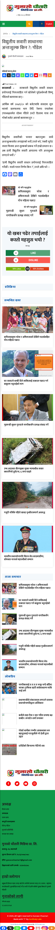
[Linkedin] (13, 75)
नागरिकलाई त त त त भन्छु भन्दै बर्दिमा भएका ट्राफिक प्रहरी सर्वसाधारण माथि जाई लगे (35, 688)
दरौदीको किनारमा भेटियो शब (31, 746)
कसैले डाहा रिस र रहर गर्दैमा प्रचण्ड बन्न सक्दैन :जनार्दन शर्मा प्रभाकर (35, 716)
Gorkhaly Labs (35, 919)
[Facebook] (4, 75)
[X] (9, 75)
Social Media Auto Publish (18, 924)
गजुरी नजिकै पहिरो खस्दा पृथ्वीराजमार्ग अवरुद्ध (24, 513)
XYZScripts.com (40, 924)
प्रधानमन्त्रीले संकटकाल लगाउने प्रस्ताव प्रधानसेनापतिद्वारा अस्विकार (35, 701)
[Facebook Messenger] (27, 75)
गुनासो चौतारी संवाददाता (15, 56)
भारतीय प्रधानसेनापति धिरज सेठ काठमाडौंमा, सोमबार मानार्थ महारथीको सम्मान (24, 558)
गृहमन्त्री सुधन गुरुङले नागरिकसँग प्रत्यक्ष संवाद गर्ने (26, 425)
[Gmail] (41, 75)
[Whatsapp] (22, 75)
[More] (50, 75)
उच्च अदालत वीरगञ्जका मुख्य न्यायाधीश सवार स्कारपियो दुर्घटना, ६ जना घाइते (24, 470)
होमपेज (5, 33)
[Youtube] (36, 75)
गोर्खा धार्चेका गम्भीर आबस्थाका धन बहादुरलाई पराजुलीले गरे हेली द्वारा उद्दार (34, 734)
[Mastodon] (18, 75)
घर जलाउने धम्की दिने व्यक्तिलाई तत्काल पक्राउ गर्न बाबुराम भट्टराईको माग (26, 382)
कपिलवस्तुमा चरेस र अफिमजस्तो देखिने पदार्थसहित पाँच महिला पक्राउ (27, 338)
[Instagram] (45, 75)
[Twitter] (32, 75)
